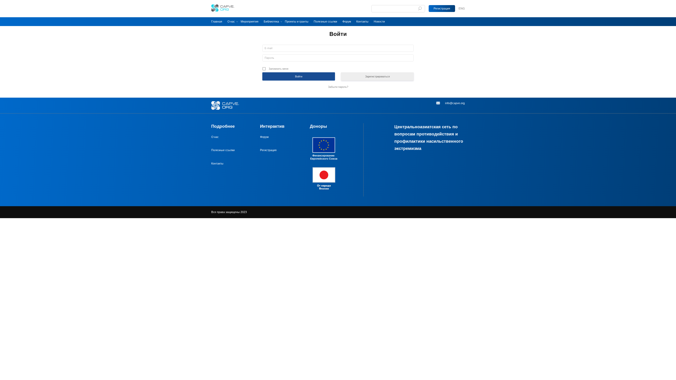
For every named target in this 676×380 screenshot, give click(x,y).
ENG (462, 8)
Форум (346, 21)
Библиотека (271, 21)
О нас (231, 21)
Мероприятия (249, 21)
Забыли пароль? (338, 86)
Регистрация (442, 8)
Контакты (362, 21)
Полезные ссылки (325, 21)
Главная (216, 21)
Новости (379, 21)
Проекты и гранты (296, 21)
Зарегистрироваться (377, 76)
